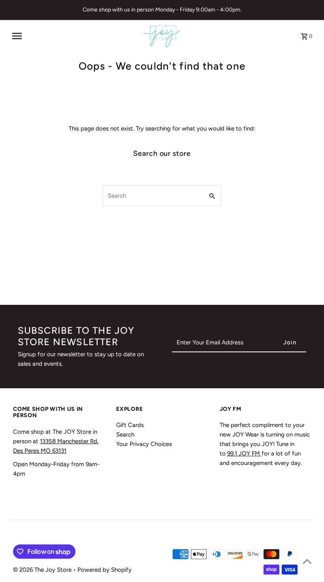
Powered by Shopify (104, 569)
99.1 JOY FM (244, 453)
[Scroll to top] (307, 561)
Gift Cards (130, 425)
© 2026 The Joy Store (43, 569)
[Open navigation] (75, 36)
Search (125, 434)
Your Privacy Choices (144, 444)
